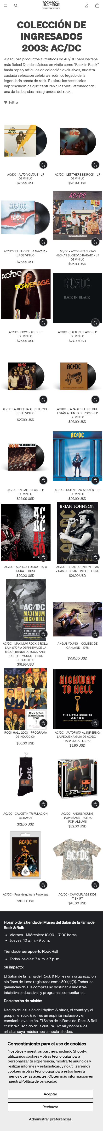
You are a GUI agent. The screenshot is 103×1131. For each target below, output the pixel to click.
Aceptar (50, 1094)
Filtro (13, 102)
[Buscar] (16, 5)
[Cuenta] (86, 5)
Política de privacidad (39, 1081)
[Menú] (5, 5)
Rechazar (50, 1106)
